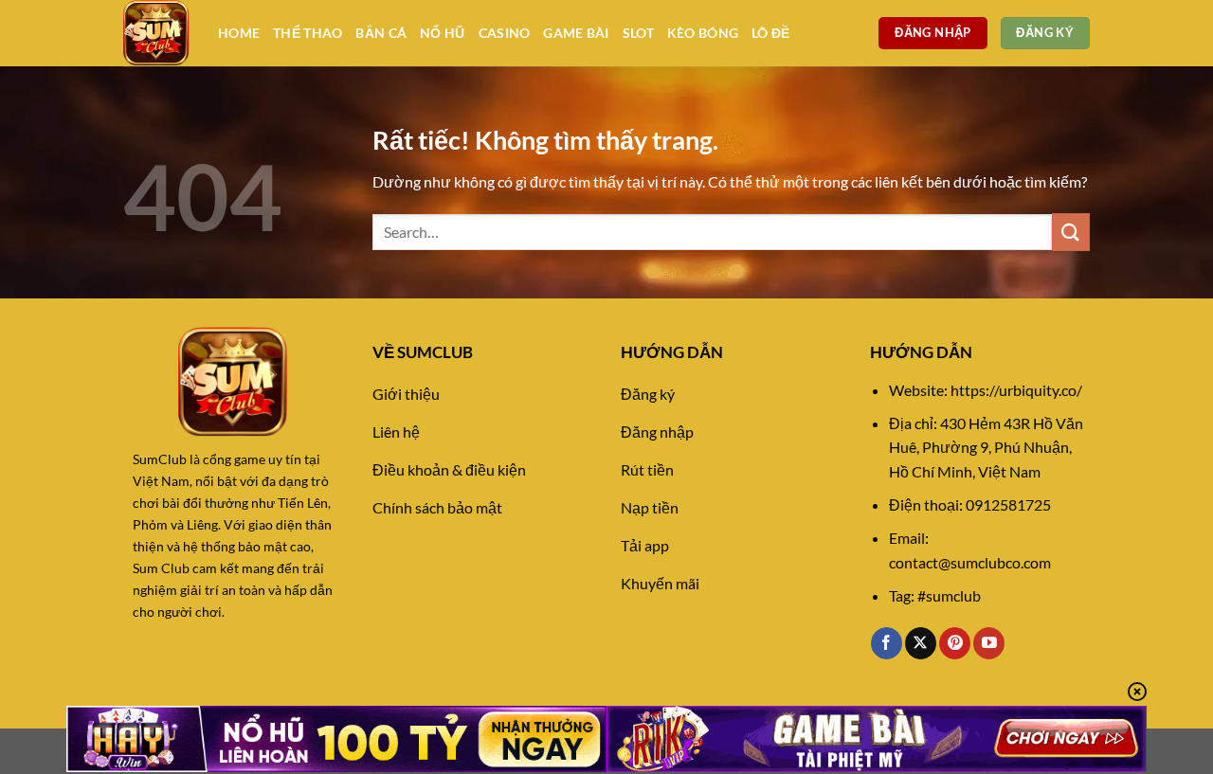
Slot (638, 33)
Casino (505, 33)
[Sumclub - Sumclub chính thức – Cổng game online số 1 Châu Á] (156, 33)
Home (239, 33)
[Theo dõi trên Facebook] (886, 643)
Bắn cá (381, 33)
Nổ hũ (442, 33)
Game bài (575, 33)
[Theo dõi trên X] (920, 643)
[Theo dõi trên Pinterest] (954, 643)
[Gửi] (1071, 231)
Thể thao (307, 33)
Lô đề (770, 33)
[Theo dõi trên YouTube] (989, 643)
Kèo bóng (702, 33)
